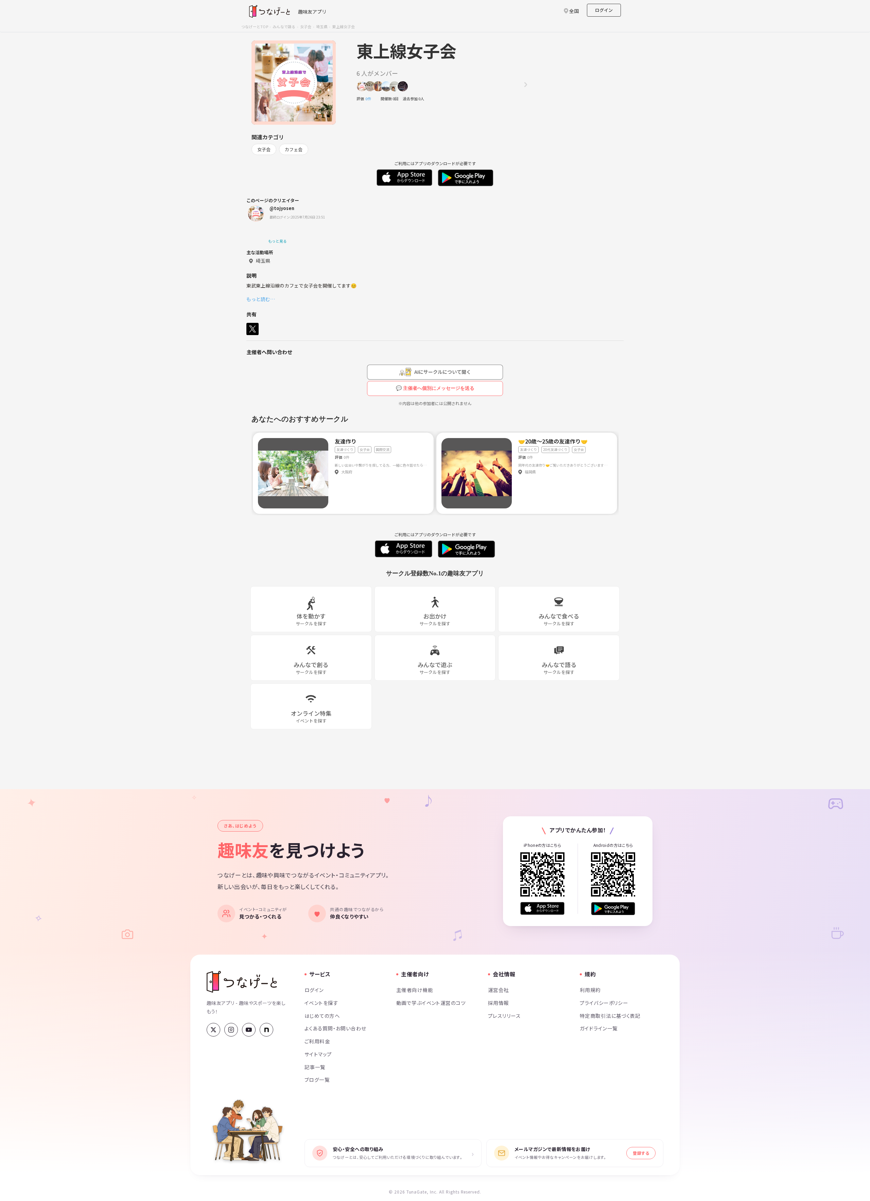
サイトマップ (318, 1054)
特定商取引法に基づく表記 (610, 1015)
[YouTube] (249, 1030)
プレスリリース (504, 1015)
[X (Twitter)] (213, 1030)
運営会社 (498, 989)
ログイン (604, 10)
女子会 (306, 26)
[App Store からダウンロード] (542, 908)
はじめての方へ (322, 1015)
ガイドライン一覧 (598, 1028)
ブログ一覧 (317, 1079)
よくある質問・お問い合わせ (335, 1028)
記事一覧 (315, 1067)
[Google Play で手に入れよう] (613, 908)
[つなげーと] (242, 982)
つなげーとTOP (254, 26)
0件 (370, 98)
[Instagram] (231, 1030)
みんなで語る (284, 26)
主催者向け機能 (414, 989)
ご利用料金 (317, 1041)
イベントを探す (321, 1002)
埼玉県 (322, 26)
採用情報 (498, 1002)
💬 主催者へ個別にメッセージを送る (435, 388)
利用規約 (590, 989)
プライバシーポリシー (604, 1002)
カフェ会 (293, 149)
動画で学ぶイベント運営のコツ (431, 1002)
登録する (641, 1153)
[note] (266, 1030)
